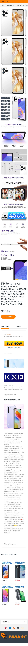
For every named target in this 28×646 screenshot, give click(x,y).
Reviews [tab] (18, 326)
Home (2, 5)
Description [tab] (5, 326)
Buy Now (9, 316)
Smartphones (10, 5)
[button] (25, 11)
